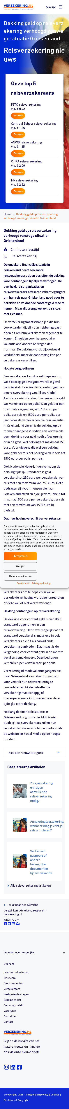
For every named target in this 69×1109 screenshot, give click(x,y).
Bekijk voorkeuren (20, 576)
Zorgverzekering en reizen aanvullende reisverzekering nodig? (41, 792)
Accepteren (20, 556)
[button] (34, 959)
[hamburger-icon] (60, 7)
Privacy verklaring (41, 583)
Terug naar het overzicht (22, 905)
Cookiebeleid (23, 583)
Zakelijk (50, 7)
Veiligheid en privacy (37, 1094)
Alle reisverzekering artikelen (30, 886)
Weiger (20, 566)
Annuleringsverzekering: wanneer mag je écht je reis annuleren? (47, 826)
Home (8, 214)
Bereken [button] (18, 115)
